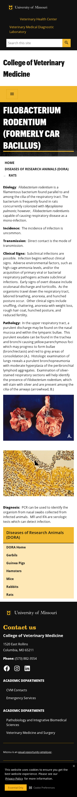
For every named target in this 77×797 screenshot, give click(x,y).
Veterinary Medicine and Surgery (30, 733)
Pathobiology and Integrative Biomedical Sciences (36, 722)
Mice (10, 579)
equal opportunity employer (35, 752)
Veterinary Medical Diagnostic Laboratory (31, 29)
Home (9, 163)
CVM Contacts (16, 690)
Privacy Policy (14, 778)
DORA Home (16, 547)
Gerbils (11, 555)
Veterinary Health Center (38, 19)
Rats (13, 175)
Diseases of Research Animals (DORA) (37, 169)
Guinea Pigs (15, 563)
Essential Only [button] (15, 787)
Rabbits (12, 587)
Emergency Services (21, 698)
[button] (42, 787)
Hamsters (14, 571)
